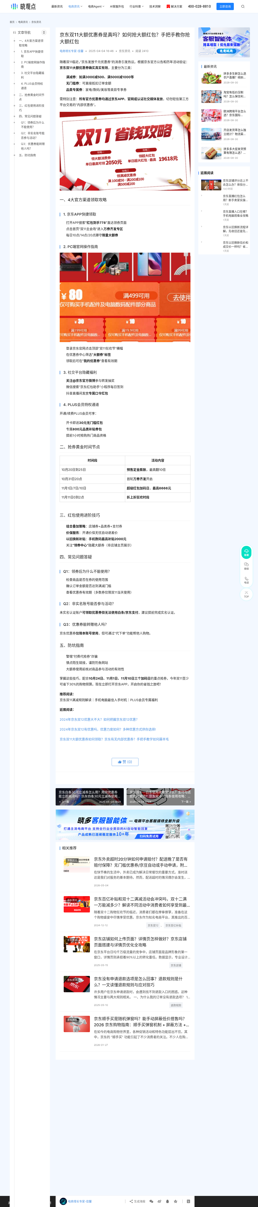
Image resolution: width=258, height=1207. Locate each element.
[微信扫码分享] (151, 1201)
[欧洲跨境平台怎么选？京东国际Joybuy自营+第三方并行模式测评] (211, 115)
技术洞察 (155, 6)
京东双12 (153, 925)
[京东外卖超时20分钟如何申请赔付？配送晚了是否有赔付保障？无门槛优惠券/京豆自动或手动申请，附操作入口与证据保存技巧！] (77, 864)
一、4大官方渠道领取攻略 (31, 43)
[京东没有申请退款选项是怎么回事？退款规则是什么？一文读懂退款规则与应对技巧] (77, 984)
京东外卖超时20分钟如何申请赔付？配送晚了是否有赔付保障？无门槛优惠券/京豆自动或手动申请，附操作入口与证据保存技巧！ (141, 862)
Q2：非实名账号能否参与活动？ (33, 135)
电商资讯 (74, 6)
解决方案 (176, 6)
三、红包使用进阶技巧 (31, 108)
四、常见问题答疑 (30, 116)
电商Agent (95, 6)
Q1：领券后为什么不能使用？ (32, 125)
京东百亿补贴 (173, 925)
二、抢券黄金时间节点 (31, 97)
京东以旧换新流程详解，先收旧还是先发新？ (235, 229)
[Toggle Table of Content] (44, 32)
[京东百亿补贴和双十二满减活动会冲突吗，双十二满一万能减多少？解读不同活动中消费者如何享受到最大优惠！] (77, 904)
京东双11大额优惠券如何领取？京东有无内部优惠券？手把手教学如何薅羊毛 (114, 739)
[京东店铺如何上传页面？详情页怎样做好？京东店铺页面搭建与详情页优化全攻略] (77, 944)
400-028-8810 (199, 6)
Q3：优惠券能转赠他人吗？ (33, 146)
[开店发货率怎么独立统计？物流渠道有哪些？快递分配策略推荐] (211, 134)
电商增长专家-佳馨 (71, 51)
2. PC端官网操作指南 (33, 64)
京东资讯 (124, 51)
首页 (12, 22)
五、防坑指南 (27, 155)
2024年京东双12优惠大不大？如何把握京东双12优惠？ (99, 719)
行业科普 (135, 6)
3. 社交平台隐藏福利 (32, 75)
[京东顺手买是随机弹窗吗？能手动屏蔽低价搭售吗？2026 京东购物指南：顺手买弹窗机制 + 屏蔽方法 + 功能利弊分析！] (77, 1024)
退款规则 (176, 1005)
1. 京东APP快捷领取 (32, 54)
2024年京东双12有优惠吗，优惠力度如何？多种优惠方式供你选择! (108, 729)
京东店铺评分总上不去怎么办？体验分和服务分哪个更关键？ (235, 183)
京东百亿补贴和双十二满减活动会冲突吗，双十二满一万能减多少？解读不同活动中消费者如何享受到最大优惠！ (140, 902)
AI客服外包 (117, 6)
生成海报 (139, 1201)
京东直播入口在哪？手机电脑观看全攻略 (235, 213)
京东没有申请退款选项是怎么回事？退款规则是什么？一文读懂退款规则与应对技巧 (138, 982)
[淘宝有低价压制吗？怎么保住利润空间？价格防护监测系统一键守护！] (211, 96)
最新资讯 (57, 6)
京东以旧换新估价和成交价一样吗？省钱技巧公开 (235, 245)
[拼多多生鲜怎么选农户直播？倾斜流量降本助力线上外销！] (211, 78)
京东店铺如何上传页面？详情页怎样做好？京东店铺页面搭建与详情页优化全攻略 (140, 942)
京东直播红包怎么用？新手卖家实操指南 (235, 198)
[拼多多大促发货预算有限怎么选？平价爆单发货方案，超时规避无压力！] (211, 153)
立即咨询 (225, 6)
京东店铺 (176, 965)
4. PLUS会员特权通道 (32, 86)
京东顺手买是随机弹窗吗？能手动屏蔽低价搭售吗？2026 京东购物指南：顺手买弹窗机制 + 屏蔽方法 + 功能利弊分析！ (140, 1021)
